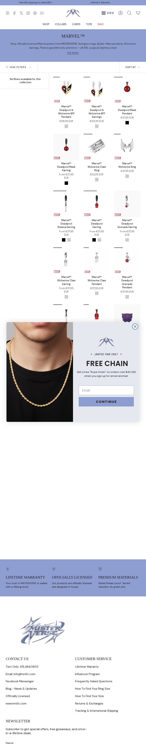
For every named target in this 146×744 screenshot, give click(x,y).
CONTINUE (106, 401)
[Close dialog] (135, 326)
